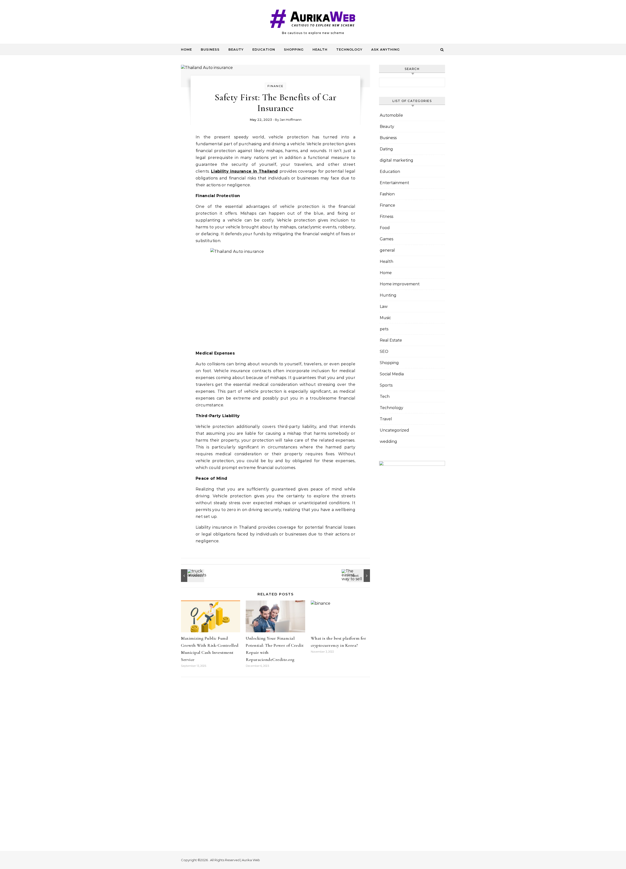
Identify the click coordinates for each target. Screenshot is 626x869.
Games (386, 239)
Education (263, 49)
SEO (384, 351)
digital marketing (396, 160)
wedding (388, 441)
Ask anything (385, 49)
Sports (386, 385)
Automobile (391, 115)
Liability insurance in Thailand (244, 171)
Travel (386, 419)
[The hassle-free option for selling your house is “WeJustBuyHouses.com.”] (359, 575)
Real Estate (391, 340)
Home (186, 49)
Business (210, 49)
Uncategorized (394, 430)
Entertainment (394, 182)
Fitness (386, 216)
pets (384, 329)
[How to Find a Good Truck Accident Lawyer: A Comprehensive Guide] (192, 575)
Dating (386, 149)
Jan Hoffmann (291, 120)
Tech (385, 396)
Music (385, 317)
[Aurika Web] (313, 19)
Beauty (236, 49)
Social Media (392, 374)
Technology (349, 49)
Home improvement (400, 284)
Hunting (388, 295)
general (387, 250)
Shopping (294, 49)
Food (385, 227)
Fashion (387, 194)
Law (384, 306)
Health (320, 49)
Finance (275, 86)
